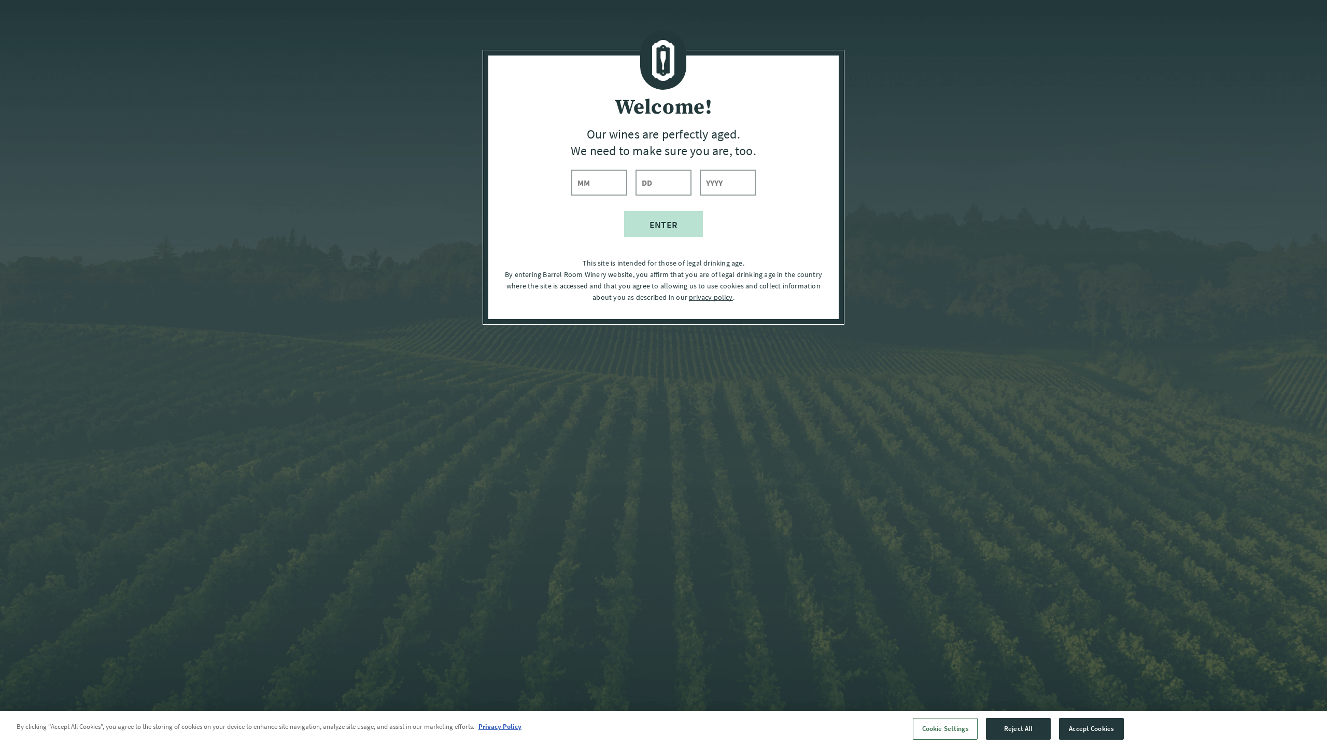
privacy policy (710, 297)
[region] (663, 729)
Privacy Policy (499, 726)
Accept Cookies (1091, 728)
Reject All (1018, 728)
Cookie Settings (945, 728)
